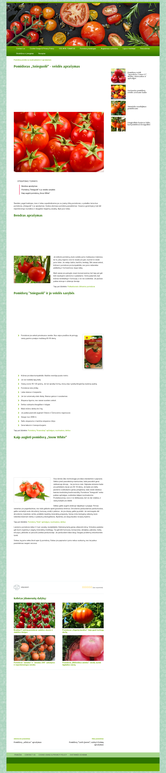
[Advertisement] (59, 89)
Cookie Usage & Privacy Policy (42, 48)
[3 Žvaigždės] (87, 587)
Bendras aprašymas (29, 186)
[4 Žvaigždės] (89, 587)
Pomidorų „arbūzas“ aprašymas (28, 742)
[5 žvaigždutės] (91, 587)
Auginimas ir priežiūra (109, 48)
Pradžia (18, 755)
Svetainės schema (78, 755)
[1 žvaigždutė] (83, 587)
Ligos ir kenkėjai (129, 48)
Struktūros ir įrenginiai (25, 53)
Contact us (20, 48)
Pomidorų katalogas (88, 48)
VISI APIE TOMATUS (67, 48)
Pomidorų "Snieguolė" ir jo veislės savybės (38, 190)
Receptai (41, 53)
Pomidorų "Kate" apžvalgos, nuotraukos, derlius (47, 522)
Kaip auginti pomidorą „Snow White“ (36, 193)
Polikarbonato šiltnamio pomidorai (81, 286)
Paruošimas (145, 48)
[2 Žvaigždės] (85, 587)
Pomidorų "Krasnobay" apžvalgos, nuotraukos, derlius (49, 430)
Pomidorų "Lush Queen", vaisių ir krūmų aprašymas (86, 743)
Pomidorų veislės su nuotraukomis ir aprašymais (32, 60)
